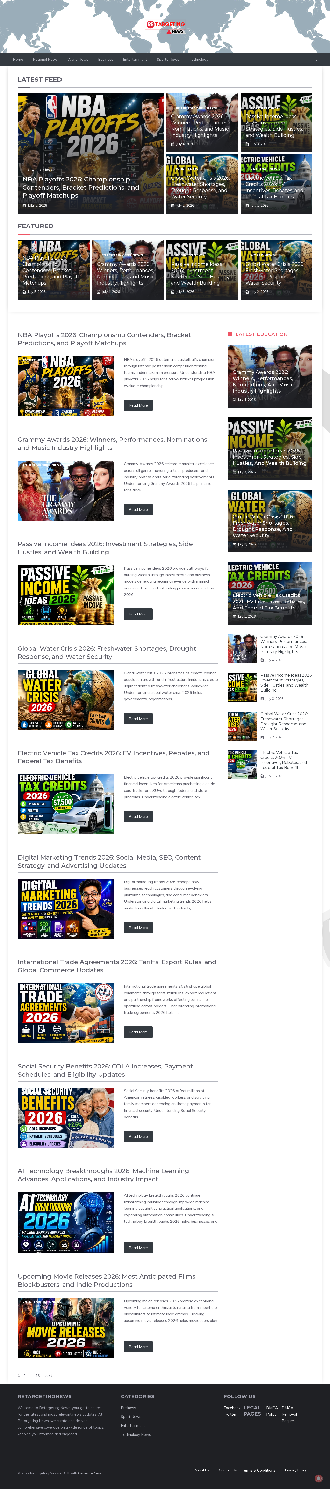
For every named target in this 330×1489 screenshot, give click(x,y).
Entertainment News (196, 107)
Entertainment (135, 59)
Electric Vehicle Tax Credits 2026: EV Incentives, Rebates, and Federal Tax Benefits (269, 601)
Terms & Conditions (258, 1470)
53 (38, 1375)
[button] (315, 59)
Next (50, 1375)
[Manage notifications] (319, 1478)
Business (105, 59)
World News (77, 59)
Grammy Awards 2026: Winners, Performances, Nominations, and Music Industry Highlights (283, 644)
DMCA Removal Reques (289, 1414)
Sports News (168, 59)
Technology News (39, 1196)
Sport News (131, 1416)
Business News (264, 107)
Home (18, 59)
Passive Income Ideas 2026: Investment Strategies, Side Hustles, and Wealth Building (270, 457)
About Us (201, 1470)
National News (45, 59)
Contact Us (228, 1470)
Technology (198, 59)
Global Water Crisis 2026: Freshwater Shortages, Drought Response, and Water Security (284, 721)
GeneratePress (89, 1473)
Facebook (232, 1407)
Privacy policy (296, 1470)
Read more (138, 405)
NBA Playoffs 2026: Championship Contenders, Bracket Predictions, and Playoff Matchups (80, 187)
